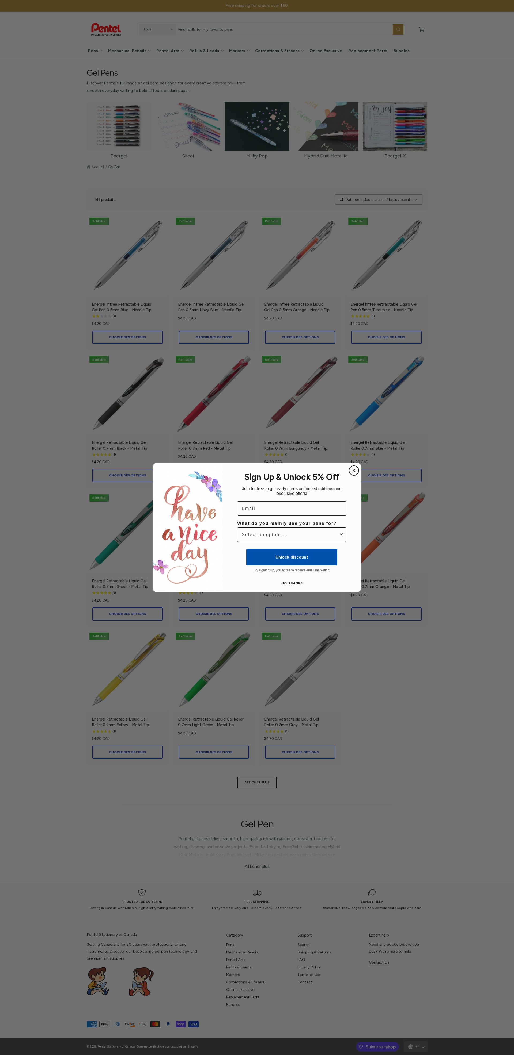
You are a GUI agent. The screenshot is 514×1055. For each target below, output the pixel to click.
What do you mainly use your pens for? (287, 523)
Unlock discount (291, 557)
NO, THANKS (292, 583)
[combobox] (290, 535)
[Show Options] (341, 535)
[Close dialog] (354, 470)
